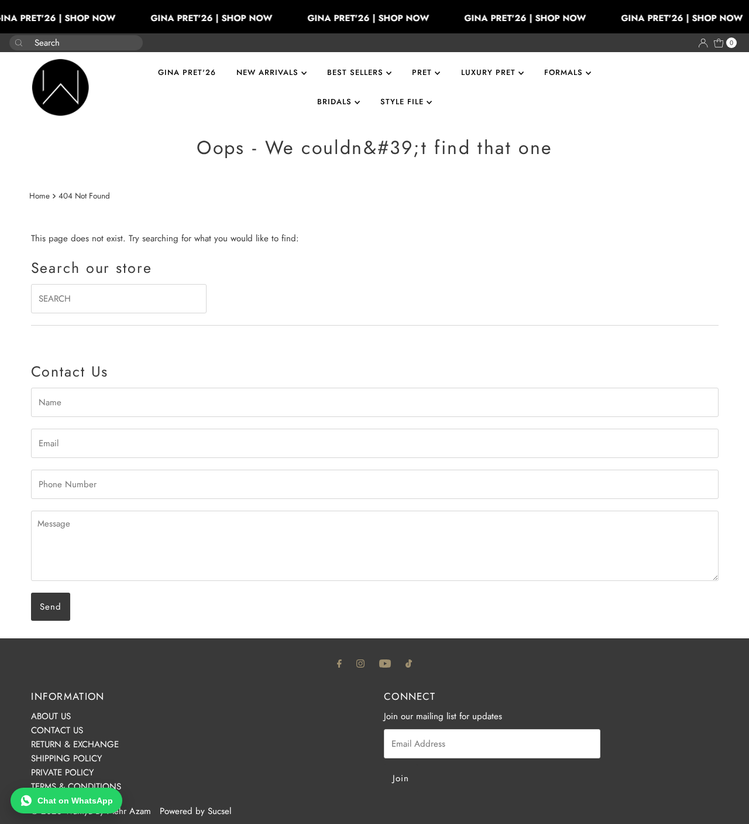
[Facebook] (339, 663)
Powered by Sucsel (195, 811)
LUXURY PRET (489, 72)
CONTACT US (57, 730)
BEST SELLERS (356, 72)
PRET (423, 72)
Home (39, 195)
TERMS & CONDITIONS (76, 786)
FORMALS (565, 72)
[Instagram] (360, 663)
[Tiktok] (409, 663)
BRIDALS (336, 101)
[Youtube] (385, 663)
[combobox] (66, 42)
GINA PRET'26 (187, 72)
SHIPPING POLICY (66, 758)
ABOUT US (51, 716)
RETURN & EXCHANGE (75, 744)
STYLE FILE (403, 101)
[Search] (129, 37)
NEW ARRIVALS (268, 72)
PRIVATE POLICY (62, 772)
